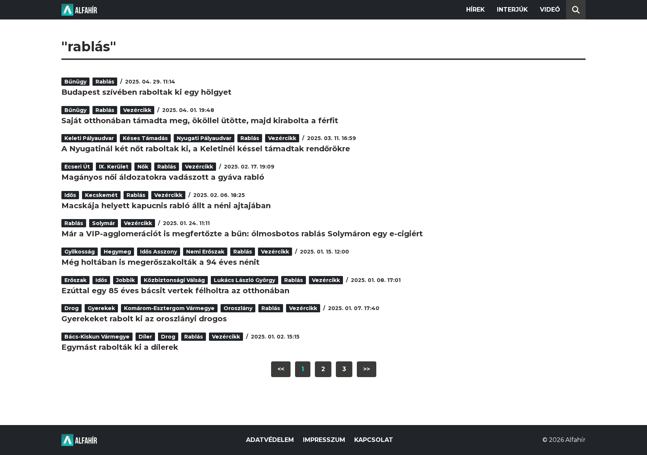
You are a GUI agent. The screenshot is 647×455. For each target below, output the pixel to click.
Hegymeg (117, 251)
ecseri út (77, 166)
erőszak (75, 280)
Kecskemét (101, 195)
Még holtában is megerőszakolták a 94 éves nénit (160, 262)
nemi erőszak (205, 251)
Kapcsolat (373, 439)
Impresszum (324, 439)
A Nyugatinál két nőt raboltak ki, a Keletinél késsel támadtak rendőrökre (205, 148)
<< (280, 369)
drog (71, 308)
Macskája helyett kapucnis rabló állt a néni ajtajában (166, 205)
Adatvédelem (270, 439)
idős (70, 195)
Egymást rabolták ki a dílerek (119, 347)
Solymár (103, 223)
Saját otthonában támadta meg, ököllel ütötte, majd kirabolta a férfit (199, 120)
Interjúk (512, 9)
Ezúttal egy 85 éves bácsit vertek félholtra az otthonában (175, 290)
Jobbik (125, 280)
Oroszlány (238, 308)
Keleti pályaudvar (89, 138)
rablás (104, 81)
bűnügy (75, 81)
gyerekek (101, 308)
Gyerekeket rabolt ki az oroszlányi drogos (144, 318)
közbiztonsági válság (174, 280)
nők (142, 166)
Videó (550, 9)
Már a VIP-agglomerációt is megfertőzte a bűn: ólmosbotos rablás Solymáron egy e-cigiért (242, 233)
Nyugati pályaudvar (204, 138)
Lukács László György (244, 280)
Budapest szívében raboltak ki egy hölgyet (146, 92)
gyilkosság (79, 251)
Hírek (475, 9)
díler (145, 336)
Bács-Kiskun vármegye (97, 336)
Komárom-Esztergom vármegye (169, 308)
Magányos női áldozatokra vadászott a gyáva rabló (162, 177)
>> (366, 369)
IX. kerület (113, 166)
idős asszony (158, 251)
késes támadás (145, 138)
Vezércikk (137, 110)
